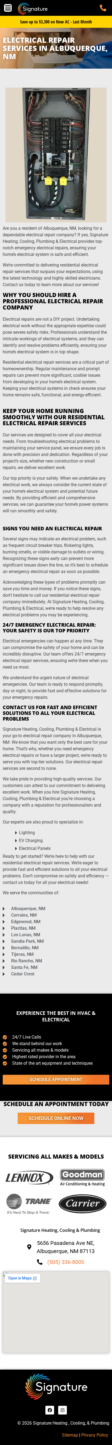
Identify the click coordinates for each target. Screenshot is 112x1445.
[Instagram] (62, 1410)
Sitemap (70, 1435)
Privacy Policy (95, 1435)
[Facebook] (49, 1410)
